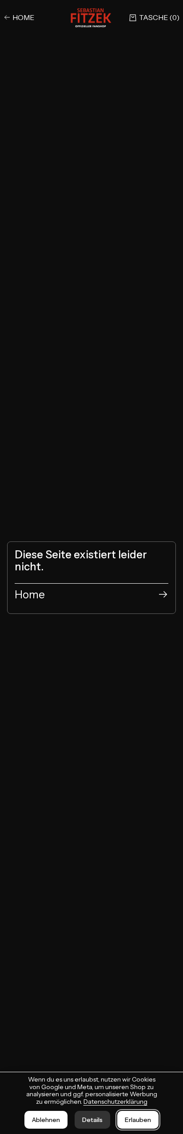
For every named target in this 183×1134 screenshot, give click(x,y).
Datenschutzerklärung (115, 1102)
